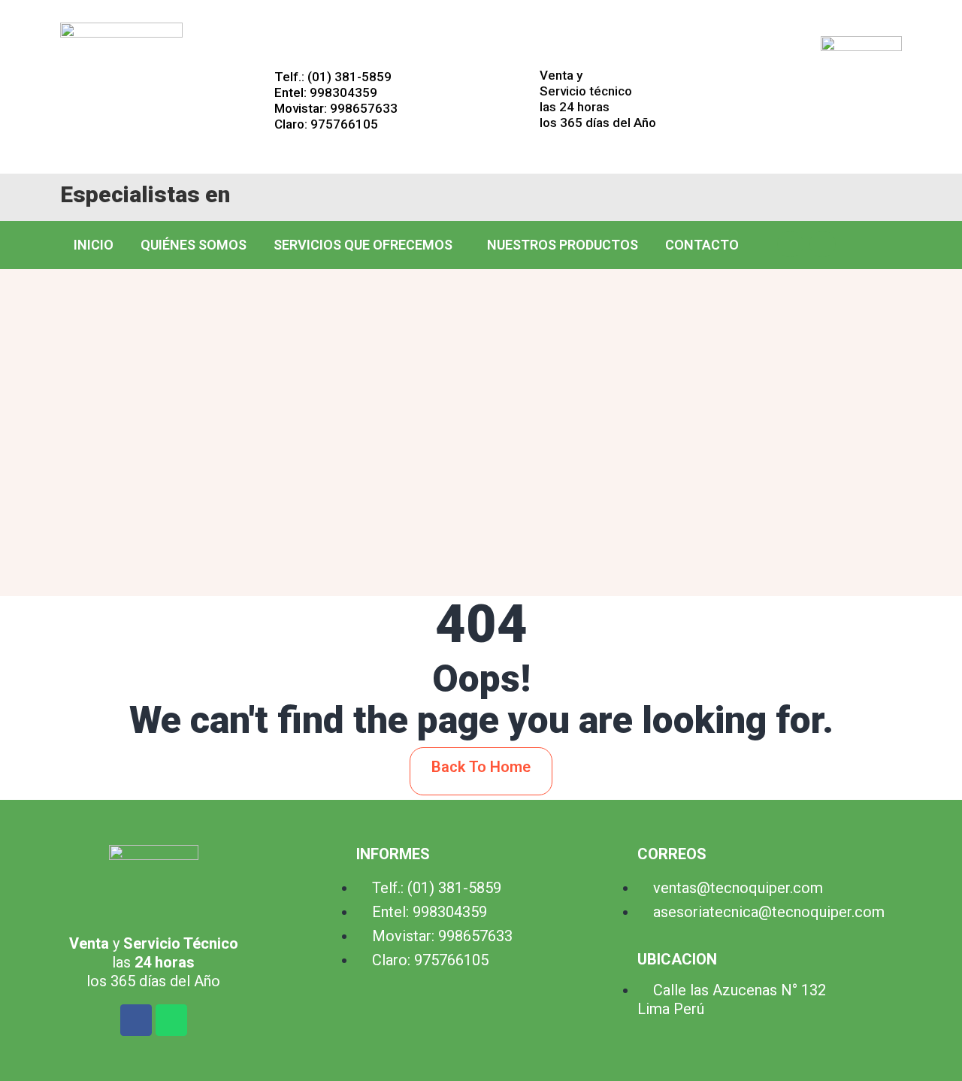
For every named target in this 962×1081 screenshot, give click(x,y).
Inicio (93, 245)
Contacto (702, 245)
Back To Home (481, 767)
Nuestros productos (562, 245)
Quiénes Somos (194, 245)
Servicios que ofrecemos (363, 245)
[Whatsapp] (822, 244)
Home (405, 531)
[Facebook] (790, 244)
